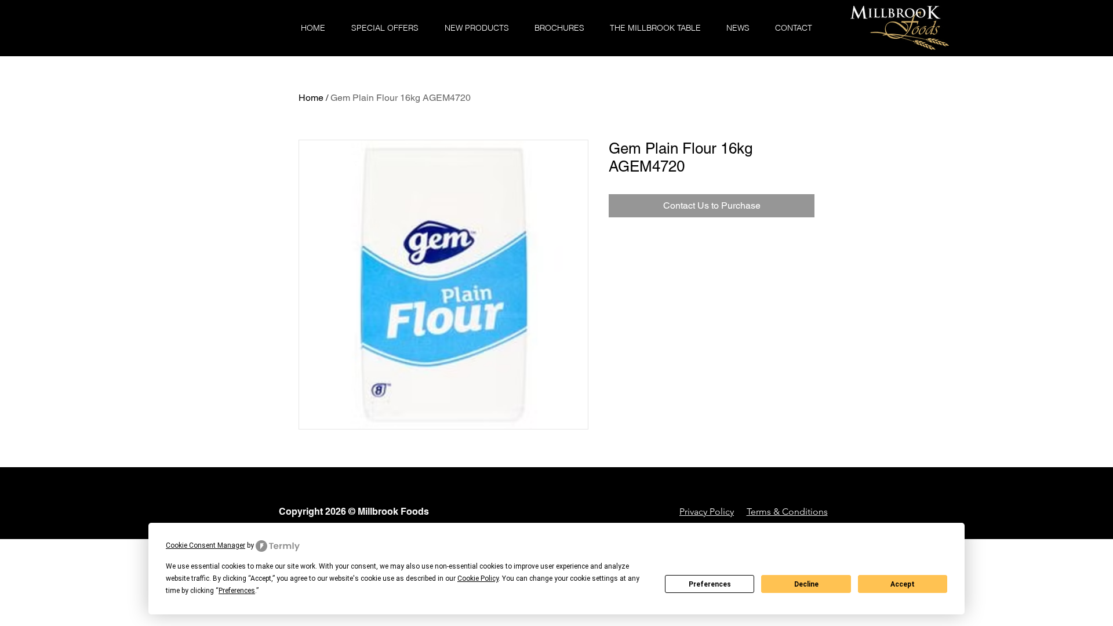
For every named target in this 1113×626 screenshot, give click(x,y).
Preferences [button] (237, 591)
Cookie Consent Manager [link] (205, 545)
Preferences (710, 584)
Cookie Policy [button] (478, 578)
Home (311, 97)
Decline (806, 584)
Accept (902, 584)
